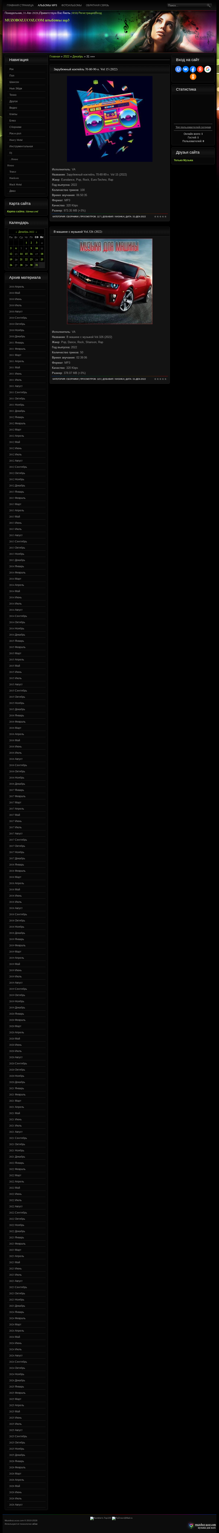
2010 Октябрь (17, 324)
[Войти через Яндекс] (200, 69)
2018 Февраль (17, 870)
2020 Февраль (17, 1020)
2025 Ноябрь (16, 1448)
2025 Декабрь (17, 1454)
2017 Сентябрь (18, 839)
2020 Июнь (15, 1044)
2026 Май (14, 1486)
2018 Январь (16, 864)
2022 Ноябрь (16, 1225)
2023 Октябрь (17, 1293)
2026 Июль (15, 1498)
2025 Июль (15, 1423)
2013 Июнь (15, 522)
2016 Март (15, 727)
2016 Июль (15, 752)
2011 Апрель (16, 361)
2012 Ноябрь (16, 479)
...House (13, 159)
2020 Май (14, 1038)
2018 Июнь (15, 895)
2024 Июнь (15, 1343)
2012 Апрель (16, 435)
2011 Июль (15, 379)
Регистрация (86, 13)
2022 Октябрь (17, 1218)
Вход (98, 13)
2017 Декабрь (17, 858)
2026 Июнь (15, 1492)
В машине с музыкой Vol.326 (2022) (78, 232)
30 (31, 265)
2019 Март (15, 951)
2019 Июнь (15, 970)
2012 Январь (16, 417)
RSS (74, 13)
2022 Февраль (17, 1169)
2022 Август (16, 1206)
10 (36, 248)
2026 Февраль (17, 1467)
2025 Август (16, 1430)
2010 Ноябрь (16, 330)
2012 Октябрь (17, 473)
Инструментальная (21, 146)
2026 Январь (16, 1461)
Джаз (12, 190)
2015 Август (16, 684)
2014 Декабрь (17, 634)
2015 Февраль (17, 647)
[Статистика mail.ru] (122, 1518)
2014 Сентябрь (18, 616)
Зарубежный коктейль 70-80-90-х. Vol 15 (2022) (86, 69)
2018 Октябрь (17, 920)
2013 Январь (16, 491)
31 (36, 265)
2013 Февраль (17, 498)
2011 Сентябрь (18, 392)
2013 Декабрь (17, 560)
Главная (55, 56)
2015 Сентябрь (18, 690)
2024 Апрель (16, 1330)
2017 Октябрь (17, 846)
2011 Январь (16, 342)
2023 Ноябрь (16, 1299)
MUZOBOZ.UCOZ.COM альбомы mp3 (37, 20)
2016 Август (16, 758)
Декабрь (78, 56)
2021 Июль (15, 1125)
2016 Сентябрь (18, 765)
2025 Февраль (17, 1392)
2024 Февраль (17, 1318)
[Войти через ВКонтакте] (185, 69)
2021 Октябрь (17, 1144)
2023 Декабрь (17, 1305)
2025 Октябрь (17, 1442)
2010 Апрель (16, 286)
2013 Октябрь (17, 547)
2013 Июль (15, 529)
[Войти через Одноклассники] (193, 77)
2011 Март (15, 355)
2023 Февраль (17, 1243)
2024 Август (16, 1355)
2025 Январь (16, 1386)
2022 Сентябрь (18, 1212)
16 (31, 254)
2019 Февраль (17, 945)
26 (11, 265)
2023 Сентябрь (18, 1287)
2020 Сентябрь (18, 1063)
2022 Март (15, 1175)
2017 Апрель (16, 808)
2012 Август (16, 460)
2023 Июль (15, 1274)
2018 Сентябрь (18, 914)
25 (42, 259)
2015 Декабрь (17, 709)
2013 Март (15, 504)
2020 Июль (15, 1051)
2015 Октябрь (17, 696)
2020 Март (15, 1026)
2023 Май (14, 1262)
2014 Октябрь (17, 622)
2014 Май (14, 591)
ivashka (119, 216)
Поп (11, 75)
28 (21, 265)
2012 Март (15, 429)
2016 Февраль (17, 721)
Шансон (14, 82)
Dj (10, 152)
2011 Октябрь (17, 398)
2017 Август (16, 833)
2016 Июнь (15, 746)
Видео (13, 107)
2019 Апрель (16, 957)
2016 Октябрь (17, 771)
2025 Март (15, 1399)
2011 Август (16, 386)
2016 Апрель (16, 734)
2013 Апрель (16, 510)
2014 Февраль (17, 572)
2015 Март (15, 653)
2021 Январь (16, 1088)
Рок (11, 69)
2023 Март (15, 1249)
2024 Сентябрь (18, 1361)
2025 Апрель (16, 1405)
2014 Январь (16, 566)
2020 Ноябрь (16, 1075)
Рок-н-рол (15, 133)
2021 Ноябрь (16, 1150)
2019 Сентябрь (18, 988)
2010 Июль (15, 305)
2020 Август (16, 1057)
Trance (12, 171)
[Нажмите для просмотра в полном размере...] (109, 160)
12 (11, 254)
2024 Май (14, 1336)
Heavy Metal (15, 139)
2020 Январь (16, 1013)
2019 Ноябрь (16, 1001)
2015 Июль (15, 678)
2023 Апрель (16, 1256)
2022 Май (14, 1187)
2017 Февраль (17, 796)
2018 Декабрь (17, 932)
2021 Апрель (16, 1106)
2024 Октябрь (17, 1368)
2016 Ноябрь (16, 777)
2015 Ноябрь (16, 703)
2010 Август (16, 311)
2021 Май (14, 1113)
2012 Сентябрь (18, 466)
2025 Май (14, 1411)
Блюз (12, 120)
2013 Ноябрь (16, 553)
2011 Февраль (17, 348)
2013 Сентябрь (18, 541)
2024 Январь (16, 1312)
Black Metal (15, 184)
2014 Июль (15, 603)
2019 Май (14, 964)
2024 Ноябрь (16, 1374)
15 (26, 254)
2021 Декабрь (17, 1156)
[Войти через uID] (178, 69)
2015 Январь (16, 640)
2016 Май (14, 740)
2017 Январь (16, 790)
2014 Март (15, 578)
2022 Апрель (16, 1181)
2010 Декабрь (17, 336)
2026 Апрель (16, 1479)
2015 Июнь (15, 672)
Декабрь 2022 (26, 231)
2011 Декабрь (17, 410)
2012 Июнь (15, 448)
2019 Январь (16, 939)
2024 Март (15, 1324)
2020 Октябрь (17, 1069)
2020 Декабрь (17, 1082)
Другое (13, 101)
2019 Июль (15, 976)
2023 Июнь (15, 1268)
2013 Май (14, 516)
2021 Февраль (17, 1094)
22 (26, 259)
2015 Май (14, 665)
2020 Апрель (16, 1032)
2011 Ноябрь (16, 404)
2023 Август (16, 1280)
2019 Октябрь (17, 995)
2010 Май (14, 292)
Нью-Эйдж (15, 88)
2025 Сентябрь (18, 1436)
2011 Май (14, 367)
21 (21, 259)
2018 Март (15, 877)
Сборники (15, 127)
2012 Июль (15, 454)
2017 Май (14, 814)
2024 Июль (15, 1349)
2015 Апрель (16, 659)
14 (21, 254)
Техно (12, 94)
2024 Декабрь (17, 1380)
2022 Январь (16, 1162)
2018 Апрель (16, 883)
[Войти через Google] (207, 69)
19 (11, 259)
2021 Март (15, 1100)
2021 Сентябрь (18, 1138)
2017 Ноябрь (16, 852)
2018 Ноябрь (16, 926)
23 (31, 259)
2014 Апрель (16, 584)
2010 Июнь (15, 299)
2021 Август (16, 1131)
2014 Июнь (15, 597)
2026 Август (16, 1504)
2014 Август (16, 609)
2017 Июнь (15, 821)
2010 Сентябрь (18, 317)
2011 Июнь (15, 373)
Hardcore (14, 178)
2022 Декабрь (17, 1231)
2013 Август (16, 535)
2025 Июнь (15, 1417)
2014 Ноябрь (16, 628)
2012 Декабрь (17, 485)
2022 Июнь (15, 1194)
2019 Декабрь (17, 1007)
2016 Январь (16, 715)
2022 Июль (15, 1200)
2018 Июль (15, 901)
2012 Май (14, 442)
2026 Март (15, 1473)
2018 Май (14, 889)
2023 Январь (16, 1237)
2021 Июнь (15, 1119)
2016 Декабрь (17, 783)
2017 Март (15, 802)
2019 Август (16, 982)
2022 (66, 56)
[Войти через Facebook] (193, 69)
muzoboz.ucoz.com (201, 1526)
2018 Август (16, 908)
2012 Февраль (17, 423)
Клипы (13, 114)
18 (42, 254)
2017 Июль (15, 827)
